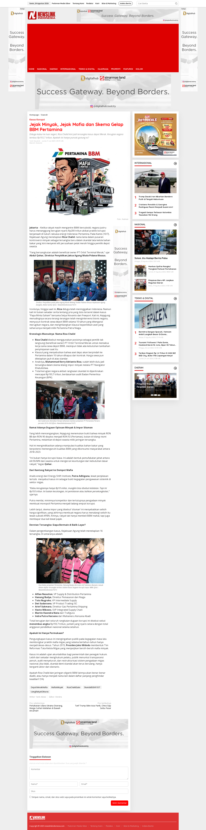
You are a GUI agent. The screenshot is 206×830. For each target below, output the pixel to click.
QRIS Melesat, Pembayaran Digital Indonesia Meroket (155, 385)
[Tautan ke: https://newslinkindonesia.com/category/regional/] (175, 368)
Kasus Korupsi (37, 119)
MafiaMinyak (57, 687)
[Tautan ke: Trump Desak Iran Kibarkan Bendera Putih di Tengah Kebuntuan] (156, 180)
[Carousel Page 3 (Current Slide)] (159, 395)
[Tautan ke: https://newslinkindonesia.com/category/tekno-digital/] (175, 298)
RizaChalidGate (73, 687)
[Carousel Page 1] (152, 395)
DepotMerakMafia (39, 687)
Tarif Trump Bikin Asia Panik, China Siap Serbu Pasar (93, 705)
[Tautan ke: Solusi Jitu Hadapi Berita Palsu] (156, 242)
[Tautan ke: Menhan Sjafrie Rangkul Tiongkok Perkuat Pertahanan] (140, 270)
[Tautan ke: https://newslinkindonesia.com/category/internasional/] (175, 163)
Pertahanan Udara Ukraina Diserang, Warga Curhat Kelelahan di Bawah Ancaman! (46, 707)
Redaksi (109, 826)
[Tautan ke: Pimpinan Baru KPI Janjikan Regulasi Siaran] (140, 284)
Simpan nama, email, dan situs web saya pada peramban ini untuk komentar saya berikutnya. (74, 797)
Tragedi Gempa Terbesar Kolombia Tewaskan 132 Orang (155, 213)
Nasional (39, 143)
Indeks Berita (147, 826)
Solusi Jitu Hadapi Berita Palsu (151, 258)
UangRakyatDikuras (40, 691)
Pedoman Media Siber (77, 826)
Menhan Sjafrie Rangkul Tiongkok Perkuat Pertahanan (162, 267)
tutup (22, 9)
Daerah (32, 143)
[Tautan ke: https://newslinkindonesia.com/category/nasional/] (175, 225)
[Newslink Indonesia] (41, 15)
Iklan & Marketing (131, 826)
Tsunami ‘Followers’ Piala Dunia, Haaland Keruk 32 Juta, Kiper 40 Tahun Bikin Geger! (157, 343)
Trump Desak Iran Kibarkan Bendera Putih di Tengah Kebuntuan (156, 197)
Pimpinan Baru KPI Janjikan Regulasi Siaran (161, 281)
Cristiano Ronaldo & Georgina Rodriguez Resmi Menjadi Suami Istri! (156, 205)
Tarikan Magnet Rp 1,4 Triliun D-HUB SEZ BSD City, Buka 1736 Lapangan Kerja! (157, 354)
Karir (118, 826)
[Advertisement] (103, 44)
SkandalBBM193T (92, 687)
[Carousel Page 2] (155, 395)
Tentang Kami (96, 826)
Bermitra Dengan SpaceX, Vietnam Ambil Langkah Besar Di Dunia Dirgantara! (155, 333)
